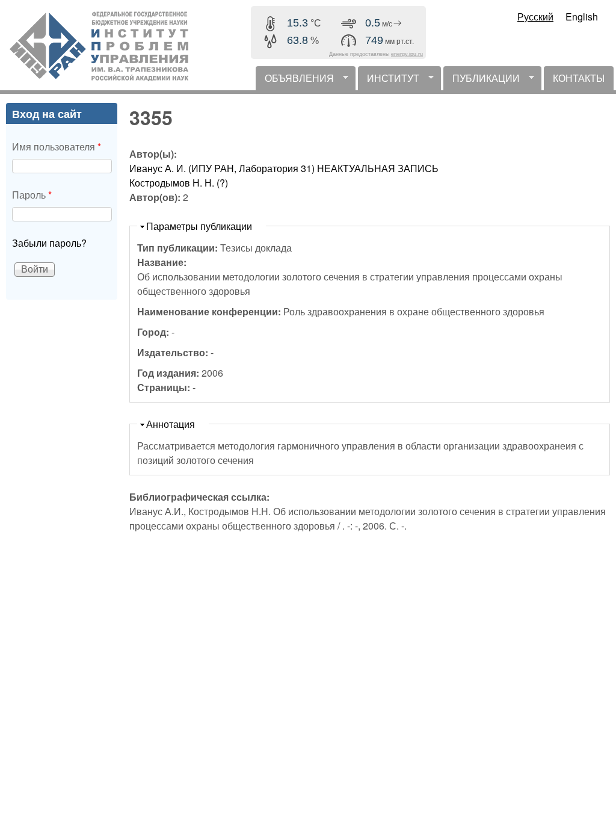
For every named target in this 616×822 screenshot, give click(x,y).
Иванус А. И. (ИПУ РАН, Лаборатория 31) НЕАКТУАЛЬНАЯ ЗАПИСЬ (284, 168)
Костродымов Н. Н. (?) (178, 183)
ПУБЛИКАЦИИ (481, 80)
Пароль (32, 195)
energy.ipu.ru (407, 54)
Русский (535, 16)
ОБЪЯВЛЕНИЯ (295, 80)
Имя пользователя (56, 146)
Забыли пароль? (49, 243)
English (581, 16)
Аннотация (170, 424)
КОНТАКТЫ (579, 78)
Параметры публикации (199, 226)
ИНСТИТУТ (388, 80)
